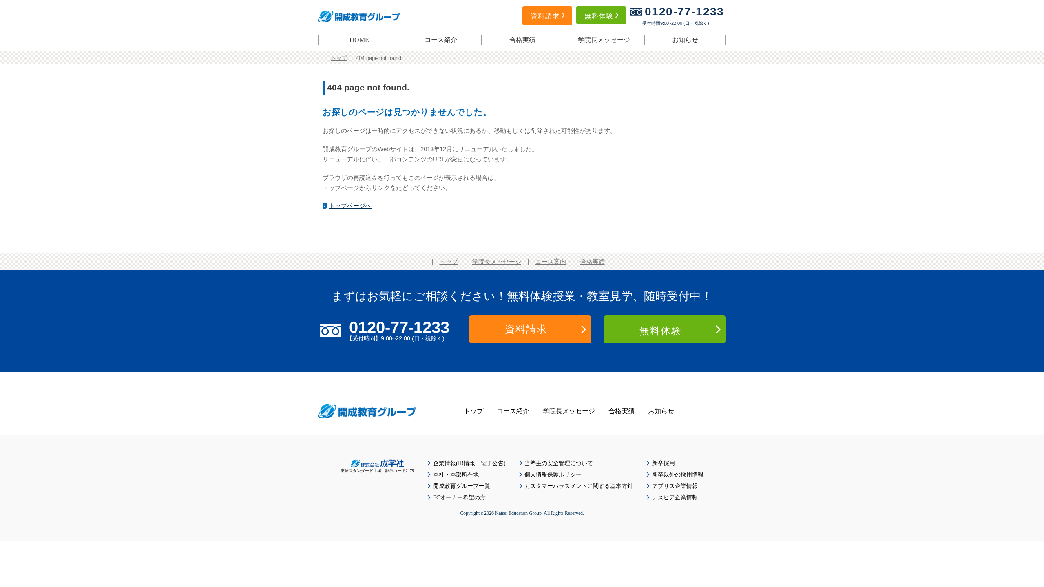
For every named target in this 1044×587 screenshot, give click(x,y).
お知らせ (685, 39)
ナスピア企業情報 (675, 497)
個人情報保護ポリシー (553, 475)
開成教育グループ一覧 (461, 486)
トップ (339, 58)
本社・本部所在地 (456, 475)
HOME (359, 39)
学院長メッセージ (604, 39)
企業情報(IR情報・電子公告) (469, 463)
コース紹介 (441, 39)
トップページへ (350, 206)
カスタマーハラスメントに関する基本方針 (578, 486)
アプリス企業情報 (675, 486)
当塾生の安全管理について (558, 463)
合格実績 (522, 39)
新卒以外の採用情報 (677, 475)
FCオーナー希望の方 (459, 497)
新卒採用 (663, 463)
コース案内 (550, 261)
